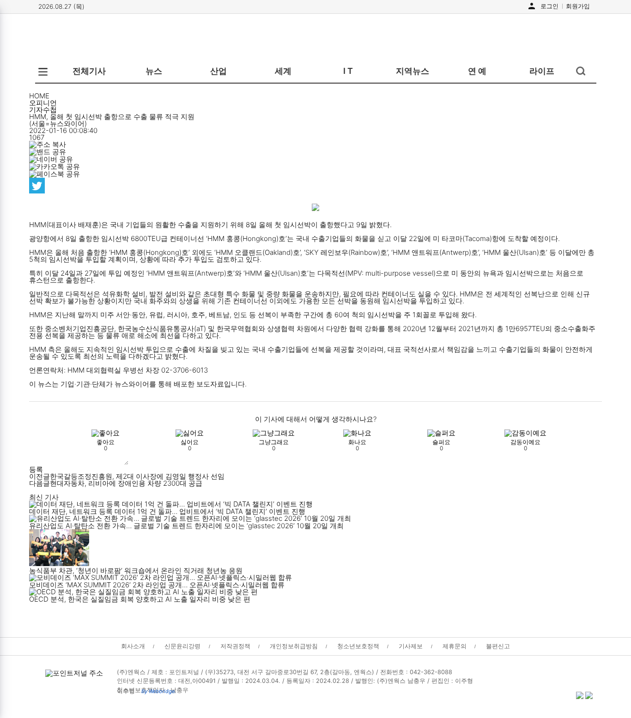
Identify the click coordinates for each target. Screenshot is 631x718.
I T (348, 71)
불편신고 (498, 646)
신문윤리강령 (182, 646)
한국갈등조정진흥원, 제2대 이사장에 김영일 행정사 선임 (126, 476)
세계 (283, 71)
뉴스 (154, 71)
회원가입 (578, 6)
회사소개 (133, 646)
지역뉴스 (412, 71)
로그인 (549, 6)
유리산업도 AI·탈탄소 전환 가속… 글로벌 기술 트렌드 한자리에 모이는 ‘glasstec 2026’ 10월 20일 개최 (186, 525)
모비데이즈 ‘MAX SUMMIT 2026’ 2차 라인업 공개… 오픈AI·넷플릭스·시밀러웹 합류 (157, 584)
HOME (39, 95)
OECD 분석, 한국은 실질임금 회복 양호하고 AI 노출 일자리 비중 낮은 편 (139, 599)
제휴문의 (455, 646)
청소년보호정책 (358, 646)
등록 (36, 469)
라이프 (541, 71)
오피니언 (43, 102)
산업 (218, 71)
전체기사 (89, 71)
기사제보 (411, 646)
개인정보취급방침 (294, 646)
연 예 (477, 71)
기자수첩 (43, 109)
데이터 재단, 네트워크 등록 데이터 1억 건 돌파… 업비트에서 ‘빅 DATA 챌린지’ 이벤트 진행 (167, 511)
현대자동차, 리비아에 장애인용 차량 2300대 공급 (115, 483)
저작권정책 (235, 646)
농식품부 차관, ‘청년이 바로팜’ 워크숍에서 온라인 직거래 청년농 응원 (136, 570)
